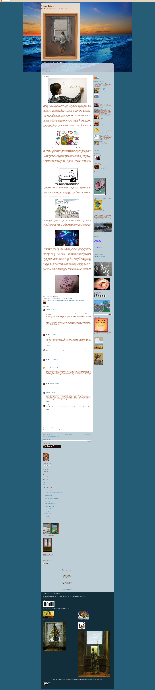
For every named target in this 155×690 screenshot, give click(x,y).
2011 (45, 484)
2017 (45, 474)
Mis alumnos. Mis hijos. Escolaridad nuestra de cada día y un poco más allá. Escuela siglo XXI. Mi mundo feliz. (65, 300)
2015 (45, 477)
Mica (47, 392)
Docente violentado (48, 495)
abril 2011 (47, 516)
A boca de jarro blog (46, 71)
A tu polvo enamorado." (67, 589)
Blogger (100, 679)
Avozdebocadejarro (98, 155)
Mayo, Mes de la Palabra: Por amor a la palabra (105, 122)
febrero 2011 (47, 519)
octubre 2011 (47, 489)
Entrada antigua (87, 434)
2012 (45, 482)
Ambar (47, 367)
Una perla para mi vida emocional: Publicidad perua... (54, 492)
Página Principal (68, 434)
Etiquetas (62, 62)
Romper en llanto (102, 103)
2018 (45, 472)
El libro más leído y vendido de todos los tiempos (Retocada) (105, 89)
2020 (45, 471)
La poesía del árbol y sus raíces (104, 115)
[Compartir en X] (69, 298)
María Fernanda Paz (52, 685)
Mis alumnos (47, 504)
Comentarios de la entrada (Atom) (53, 436)
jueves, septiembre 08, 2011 (53, 334)
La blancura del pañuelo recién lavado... (51, 508)
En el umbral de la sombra (103, 109)
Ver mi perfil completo (103, 168)
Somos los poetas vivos (49, 493)
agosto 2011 (47, 510)
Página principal (46, 62)
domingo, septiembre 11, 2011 (53, 392)
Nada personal (47, 500)
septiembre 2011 (48, 490)
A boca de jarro (47, 5)
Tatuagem (48, 349)
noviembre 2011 (48, 487)
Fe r (46, 334)
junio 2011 (47, 513)
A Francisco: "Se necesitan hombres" (101, 83)
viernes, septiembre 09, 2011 (53, 367)
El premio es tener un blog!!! (50, 506)
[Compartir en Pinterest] (71, 298)
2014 (45, 479)
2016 (45, 476)
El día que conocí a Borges (99, 256)
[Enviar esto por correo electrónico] (66, 298)
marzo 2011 (47, 518)
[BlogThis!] (68, 298)
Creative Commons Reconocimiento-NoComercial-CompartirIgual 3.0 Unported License (77, 685)
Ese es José (101, 141)
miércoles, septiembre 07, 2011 (54, 309)
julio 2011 (47, 511)
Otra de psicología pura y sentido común (52, 498)
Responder (48, 330)
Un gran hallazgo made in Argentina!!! (51, 496)
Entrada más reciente (47, 434)
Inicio (44, 66)
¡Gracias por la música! (49, 501)
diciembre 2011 (48, 485)
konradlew (90, 679)
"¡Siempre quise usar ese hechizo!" (51, 503)
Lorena (47, 309)
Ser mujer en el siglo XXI (103, 135)
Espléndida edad (102, 156)
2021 (45, 469)
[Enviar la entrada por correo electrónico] (65, 298)
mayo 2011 (47, 515)
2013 (45, 481)
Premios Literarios (54, 62)
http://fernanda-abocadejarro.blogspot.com (60, 687)
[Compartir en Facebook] (70, 298)
